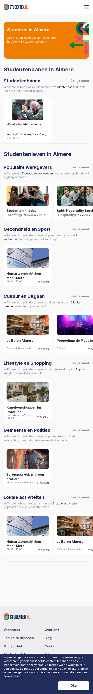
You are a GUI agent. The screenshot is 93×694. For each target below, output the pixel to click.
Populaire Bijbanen (19, 638)
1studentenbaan (63, 87)
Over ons (52, 630)
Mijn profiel (13, 646)
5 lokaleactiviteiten (65, 503)
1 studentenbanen (34, 41)
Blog (48, 638)
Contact (51, 646)
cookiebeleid (12, 676)
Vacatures (12, 630)
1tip (78, 369)
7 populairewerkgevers (38, 173)
